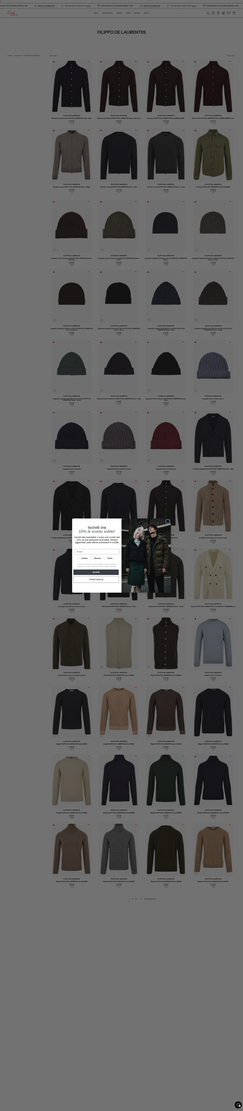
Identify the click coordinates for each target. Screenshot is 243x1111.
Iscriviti (96, 572)
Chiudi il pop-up (96, 579)
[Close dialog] (168, 521)
